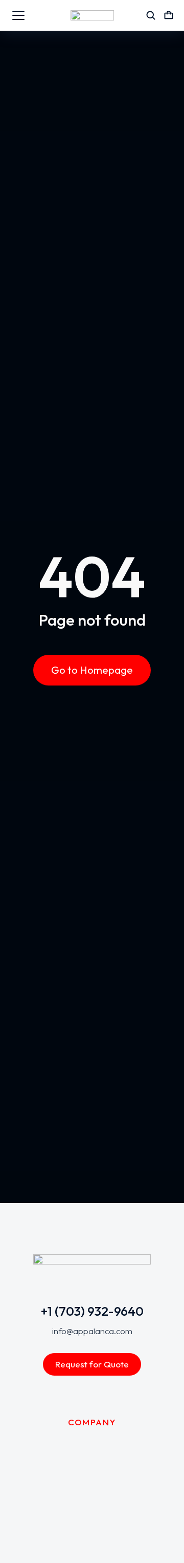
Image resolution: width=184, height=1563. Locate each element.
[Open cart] (169, 15)
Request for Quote (92, 1364)
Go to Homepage (92, 669)
